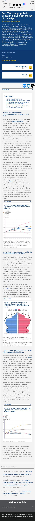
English (32, 1)
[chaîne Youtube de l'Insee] (20, 503)
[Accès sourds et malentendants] (6, 1)
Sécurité (31, 516)
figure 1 (11, 181)
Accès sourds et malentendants (18, 516)
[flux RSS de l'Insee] (25, 503)
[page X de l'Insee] (17, 503)
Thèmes (4, 3)
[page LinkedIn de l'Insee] (15, 503)
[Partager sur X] (33, 86)
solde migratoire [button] (26, 164)
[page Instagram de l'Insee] (12, 503)
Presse (32, 3)
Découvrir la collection (10, 60)
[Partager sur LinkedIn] (28, 85)
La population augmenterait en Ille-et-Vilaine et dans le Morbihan (17, 106)
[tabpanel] (17, 225)
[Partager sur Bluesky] (24, 86)
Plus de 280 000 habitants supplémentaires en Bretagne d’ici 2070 (18, 99)
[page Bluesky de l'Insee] (10, 503)
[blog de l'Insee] (23, 503)
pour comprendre (17, 121)
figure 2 (8, 288)
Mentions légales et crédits (9, 514)
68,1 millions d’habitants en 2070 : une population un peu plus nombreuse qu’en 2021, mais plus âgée (18, 482)
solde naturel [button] (10, 166)
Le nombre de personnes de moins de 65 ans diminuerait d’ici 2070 (17, 103)
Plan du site (18, 519)
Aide (3, 1)
